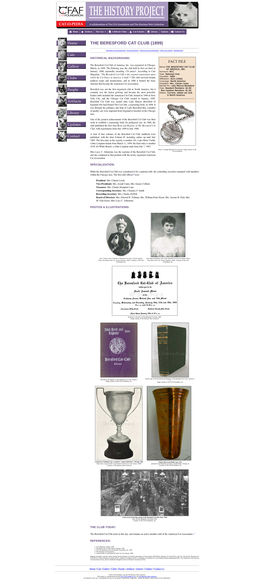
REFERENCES (178, 50)
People (121, 568)
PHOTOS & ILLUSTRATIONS (149, 50)
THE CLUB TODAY (166, 50)
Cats (99, 568)
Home (92, 568)
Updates (148, 568)
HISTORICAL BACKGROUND (116, 50)
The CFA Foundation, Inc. (128, 576)
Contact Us (159, 568)
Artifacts (130, 568)
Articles (139, 568)
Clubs (114, 568)
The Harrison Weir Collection (147, 576)
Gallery (106, 568)
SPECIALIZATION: (133, 50)
